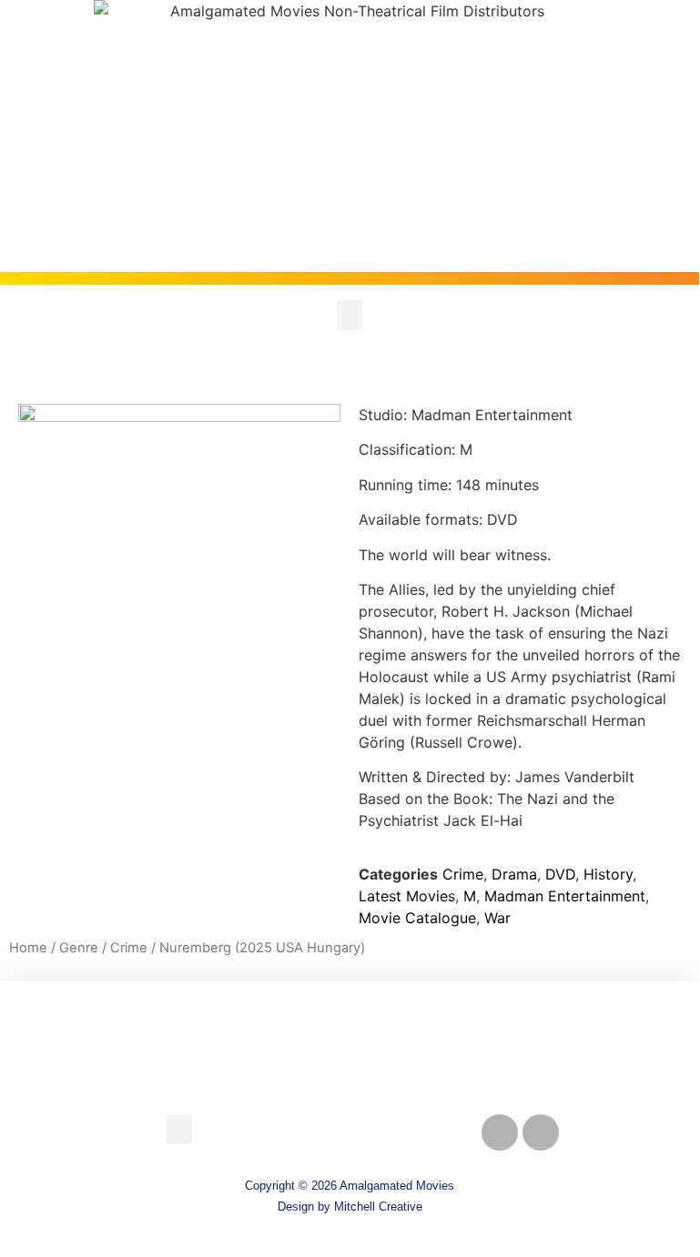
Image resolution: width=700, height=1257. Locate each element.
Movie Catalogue (417, 918)
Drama (514, 874)
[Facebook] (500, 1132)
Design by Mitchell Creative (350, 1206)
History (608, 874)
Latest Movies (407, 896)
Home (28, 948)
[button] (349, 315)
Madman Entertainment (564, 896)
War (497, 918)
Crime (462, 874)
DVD (560, 874)
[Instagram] (540, 1132)
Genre (78, 948)
